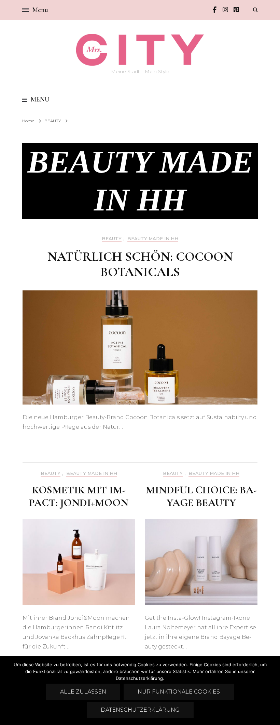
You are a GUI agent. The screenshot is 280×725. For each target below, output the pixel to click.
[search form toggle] (255, 10)
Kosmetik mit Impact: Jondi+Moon (78, 496)
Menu (40, 99)
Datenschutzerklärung (140, 710)
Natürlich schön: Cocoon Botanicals (140, 264)
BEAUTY (112, 238)
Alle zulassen (83, 691)
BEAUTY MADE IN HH (152, 238)
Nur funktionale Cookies (179, 691)
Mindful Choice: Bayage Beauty (201, 496)
